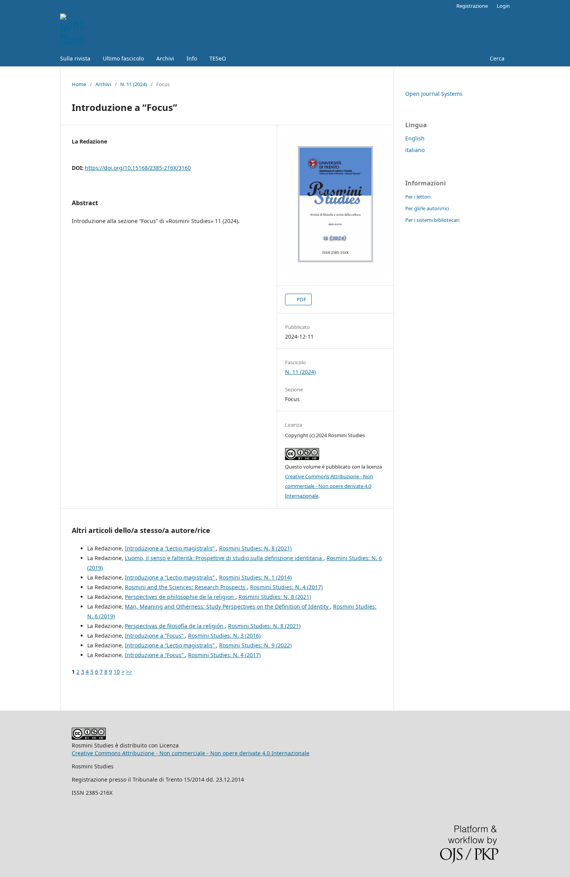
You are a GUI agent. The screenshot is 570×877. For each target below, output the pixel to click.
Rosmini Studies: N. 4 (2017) (286, 587)
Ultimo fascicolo (123, 58)
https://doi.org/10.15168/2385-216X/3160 (138, 167)
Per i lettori (417, 196)
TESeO (217, 58)
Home (79, 84)
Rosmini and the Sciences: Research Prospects (186, 587)
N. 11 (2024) (133, 84)
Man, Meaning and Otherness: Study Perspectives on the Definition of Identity (227, 606)
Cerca (496, 58)
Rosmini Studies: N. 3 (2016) (224, 635)
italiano (415, 150)
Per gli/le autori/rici (427, 208)
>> (129, 671)
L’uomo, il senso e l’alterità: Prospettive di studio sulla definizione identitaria (224, 558)
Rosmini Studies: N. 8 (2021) (255, 548)
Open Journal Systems (434, 93)
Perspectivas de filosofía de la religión (175, 626)
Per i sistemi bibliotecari (432, 219)
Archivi (165, 58)
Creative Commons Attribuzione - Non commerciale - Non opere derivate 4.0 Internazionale (329, 486)
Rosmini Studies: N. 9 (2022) (255, 645)
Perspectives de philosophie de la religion (180, 596)
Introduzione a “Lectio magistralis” (170, 548)
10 (117, 671)
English (415, 138)
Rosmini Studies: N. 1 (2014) (255, 577)
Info (192, 58)
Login (503, 5)
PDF (300, 299)
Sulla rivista (75, 58)
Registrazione (472, 5)
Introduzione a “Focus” (155, 635)
